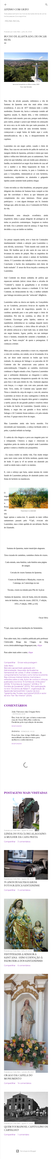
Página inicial (12, 21)
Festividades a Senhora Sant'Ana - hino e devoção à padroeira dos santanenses (23, 957)
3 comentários (24, 841)
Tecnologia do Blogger (28, 1151)
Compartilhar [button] (9, 662)
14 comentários (24, 1083)
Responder (17, 726)
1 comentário (23, 1134)
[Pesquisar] (46, 4)
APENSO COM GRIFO (16, 9)
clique (39, 645)
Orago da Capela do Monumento (18, 1077)
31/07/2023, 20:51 (19, 714)
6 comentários (24, 965)
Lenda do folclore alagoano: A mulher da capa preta (25, 835)
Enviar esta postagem (27, 662)
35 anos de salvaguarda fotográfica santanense (22, 883)
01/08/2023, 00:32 (27, 731)
